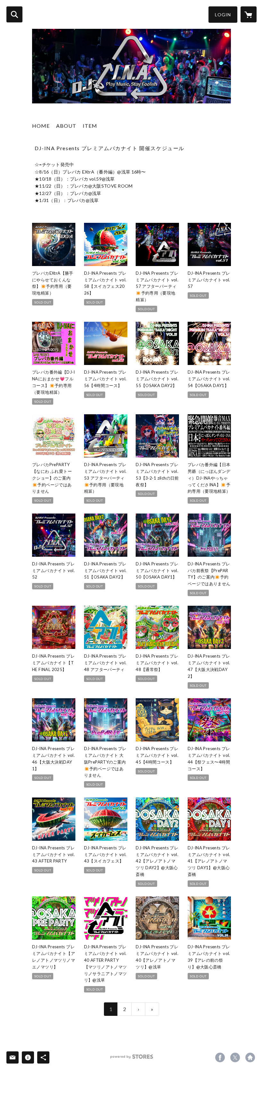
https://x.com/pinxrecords (235, 1057)
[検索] (14, 14)
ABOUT (66, 126)
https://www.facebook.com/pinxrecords (220, 1057)
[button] (222, 14)
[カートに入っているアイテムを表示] (249, 14)
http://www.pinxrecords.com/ (250, 1057)
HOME (41, 126)
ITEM (90, 126)
